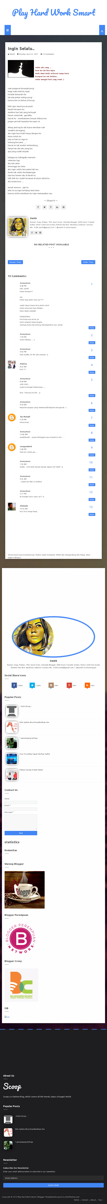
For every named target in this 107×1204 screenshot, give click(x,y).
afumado (24, 506)
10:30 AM (24, 509)
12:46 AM (24, 434)
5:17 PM (23, 494)
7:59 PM (23, 337)
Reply (92, 328)
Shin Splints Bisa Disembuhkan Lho (34, 722)
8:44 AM (23, 381)
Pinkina (23, 364)
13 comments (48, 54)
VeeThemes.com (72, 1197)
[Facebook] (14, 685)
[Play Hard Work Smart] (12, 1087)
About (93, 1200)
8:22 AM (23, 367)
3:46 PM (23, 449)
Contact (85, 1200)
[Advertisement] (53, 593)
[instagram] (51, 685)
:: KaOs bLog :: (26, 706)
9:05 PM (23, 352)
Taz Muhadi (25, 417)
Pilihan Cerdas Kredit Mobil (31, 770)
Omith (12, 54)
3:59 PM (23, 419)
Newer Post (15, 262)
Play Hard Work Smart (53, 12)
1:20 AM (23, 464)
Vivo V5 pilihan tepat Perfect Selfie (35, 754)
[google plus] (69, 685)
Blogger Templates (46, 1197)
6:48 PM (23, 286)
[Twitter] (32, 685)
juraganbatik (26, 446)
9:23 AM (23, 479)
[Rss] (87, 685)
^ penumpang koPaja (28, 738)
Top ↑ (100, 1200)
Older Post (88, 262)
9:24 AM (23, 404)
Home (76, 1200)
